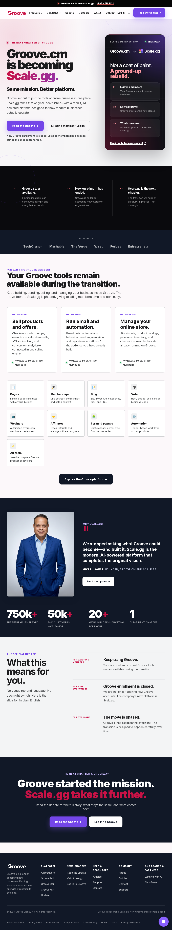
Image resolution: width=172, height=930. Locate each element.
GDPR (104, 922)
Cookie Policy (90, 922)
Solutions (52, 12)
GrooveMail (47, 883)
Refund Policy (52, 922)
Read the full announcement (128, 143)
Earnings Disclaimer (131, 922)
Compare (84, 12)
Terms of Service (15, 922)
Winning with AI (153, 876)
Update (69, 12)
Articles (97, 876)
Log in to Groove (105, 822)
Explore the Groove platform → (85, 479)
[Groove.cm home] (17, 13)
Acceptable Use (71, 922)
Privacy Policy (35, 922)
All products (48, 872)
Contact (110, 12)
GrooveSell (47, 878)
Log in (121, 12)
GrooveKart (47, 889)
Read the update (76, 872)
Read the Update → (149, 12)
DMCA (114, 922)
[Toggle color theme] (129, 12)
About (97, 12)
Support (97, 882)
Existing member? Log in (68, 125)
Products (34, 12)
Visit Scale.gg (74, 878)
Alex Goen (151, 882)
